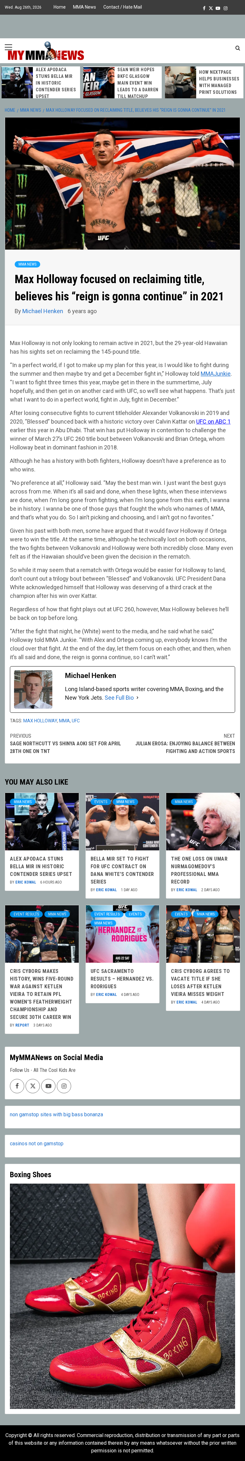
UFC (76, 720)
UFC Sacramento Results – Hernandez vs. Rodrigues (122, 979)
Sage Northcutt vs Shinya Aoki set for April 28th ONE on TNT (65, 743)
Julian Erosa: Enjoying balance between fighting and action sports (185, 743)
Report (22, 1025)
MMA (64, 720)
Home (60, 7)
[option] (41, 83)
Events (100, 802)
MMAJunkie (216, 373)
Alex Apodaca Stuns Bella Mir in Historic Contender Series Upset (56, 83)
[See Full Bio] (137, 697)
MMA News (84, 7)
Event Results (26, 914)
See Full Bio (119, 697)
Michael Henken (43, 311)
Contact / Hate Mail (122, 7)
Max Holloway (40, 720)
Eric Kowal (26, 882)
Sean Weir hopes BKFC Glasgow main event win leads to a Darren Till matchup (138, 83)
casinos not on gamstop (36, 1144)
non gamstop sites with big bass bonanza (56, 1114)
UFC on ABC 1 (213, 421)
